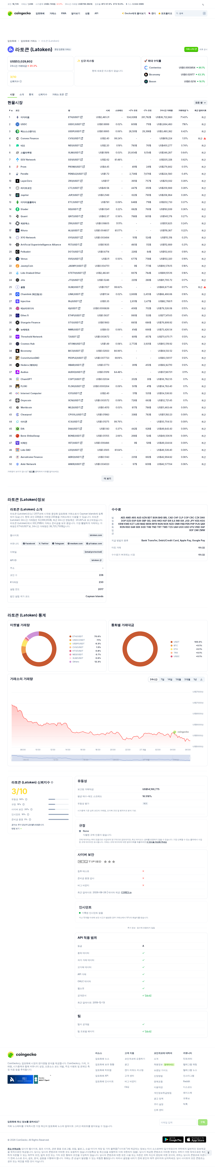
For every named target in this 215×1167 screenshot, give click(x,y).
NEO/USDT (74, 145)
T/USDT (72, 336)
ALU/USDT (73, 230)
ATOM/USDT (75, 343)
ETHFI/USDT (75, 315)
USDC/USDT (75, 124)
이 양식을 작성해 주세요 (157, 842)
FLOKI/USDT (75, 386)
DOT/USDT (74, 251)
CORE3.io (126, 892)
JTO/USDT (74, 280)
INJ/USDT (73, 301)
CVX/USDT (74, 138)
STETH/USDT (75, 273)
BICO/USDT (74, 350)
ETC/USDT (74, 202)
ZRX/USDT (74, 223)
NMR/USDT (74, 329)
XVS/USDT (74, 258)
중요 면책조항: (14, 1148)
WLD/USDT (74, 407)
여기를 (32, 471)
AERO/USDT (74, 457)
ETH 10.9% (118, 4)
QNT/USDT (74, 216)
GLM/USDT (74, 287)
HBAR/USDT (74, 365)
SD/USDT (73, 209)
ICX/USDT (73, 421)
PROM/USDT (75, 166)
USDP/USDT (74, 131)
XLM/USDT (74, 152)
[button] (191, 49)
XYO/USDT (74, 237)
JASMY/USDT (75, 265)
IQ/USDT (72, 308)
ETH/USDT (74, 117)
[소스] (148, 995)
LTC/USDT (74, 188)
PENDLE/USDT (76, 173)
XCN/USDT (74, 400)
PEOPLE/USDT (76, 358)
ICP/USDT (73, 393)
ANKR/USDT (75, 464)
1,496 (30, 4)
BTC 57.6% (107, 4)
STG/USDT (74, 322)
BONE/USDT (74, 435)
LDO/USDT (74, 450)
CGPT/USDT (75, 379)
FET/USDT (73, 244)
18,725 (15, 4)
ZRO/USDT (74, 181)
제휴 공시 (203, 49)
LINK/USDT (74, 294)
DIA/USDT (73, 428)
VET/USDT (73, 442)
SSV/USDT (74, 159)
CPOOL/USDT (75, 414)
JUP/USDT (74, 195)
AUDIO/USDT (75, 372)
